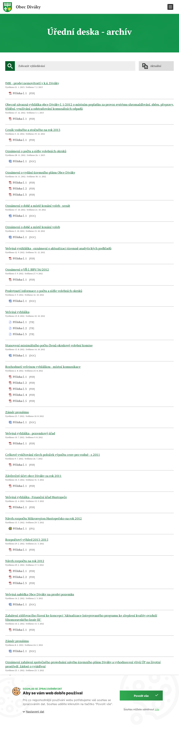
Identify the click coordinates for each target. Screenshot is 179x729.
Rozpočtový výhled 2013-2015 (26, 539)
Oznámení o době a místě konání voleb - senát (37, 205)
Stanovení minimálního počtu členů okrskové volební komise (49, 345)
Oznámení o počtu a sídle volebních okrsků (35, 151)
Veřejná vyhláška (17, 312)
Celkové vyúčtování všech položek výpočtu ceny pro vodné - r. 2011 (52, 454)
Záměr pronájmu (17, 412)
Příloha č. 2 (20, 188)
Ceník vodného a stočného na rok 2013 (32, 130)
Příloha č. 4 (20, 395)
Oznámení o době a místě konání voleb (32, 227)
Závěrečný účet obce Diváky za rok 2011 (33, 476)
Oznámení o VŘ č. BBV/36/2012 (27, 269)
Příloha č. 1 (20, 93)
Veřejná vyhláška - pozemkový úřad (30, 433)
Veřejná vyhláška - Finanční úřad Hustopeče (36, 497)
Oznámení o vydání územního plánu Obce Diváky (40, 172)
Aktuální (155, 66)
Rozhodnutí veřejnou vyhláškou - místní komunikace (43, 366)
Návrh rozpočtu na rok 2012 (24, 561)
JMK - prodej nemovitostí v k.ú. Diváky (32, 83)
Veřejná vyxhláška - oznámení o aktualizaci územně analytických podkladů (58, 248)
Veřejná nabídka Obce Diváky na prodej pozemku (39, 594)
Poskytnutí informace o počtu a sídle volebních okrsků (43, 291)
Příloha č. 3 (20, 194)
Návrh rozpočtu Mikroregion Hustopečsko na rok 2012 (43, 518)
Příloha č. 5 (20, 401)
